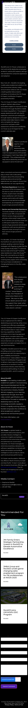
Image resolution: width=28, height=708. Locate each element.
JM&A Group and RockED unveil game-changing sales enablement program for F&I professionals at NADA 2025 (13, 572)
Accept (14, 44)
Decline (14, 49)
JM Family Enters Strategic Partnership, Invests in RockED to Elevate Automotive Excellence (13, 544)
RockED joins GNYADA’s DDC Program (10, 612)
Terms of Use (19, 705)
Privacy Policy (9, 705)
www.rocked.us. (6, 419)
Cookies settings (14, 40)
